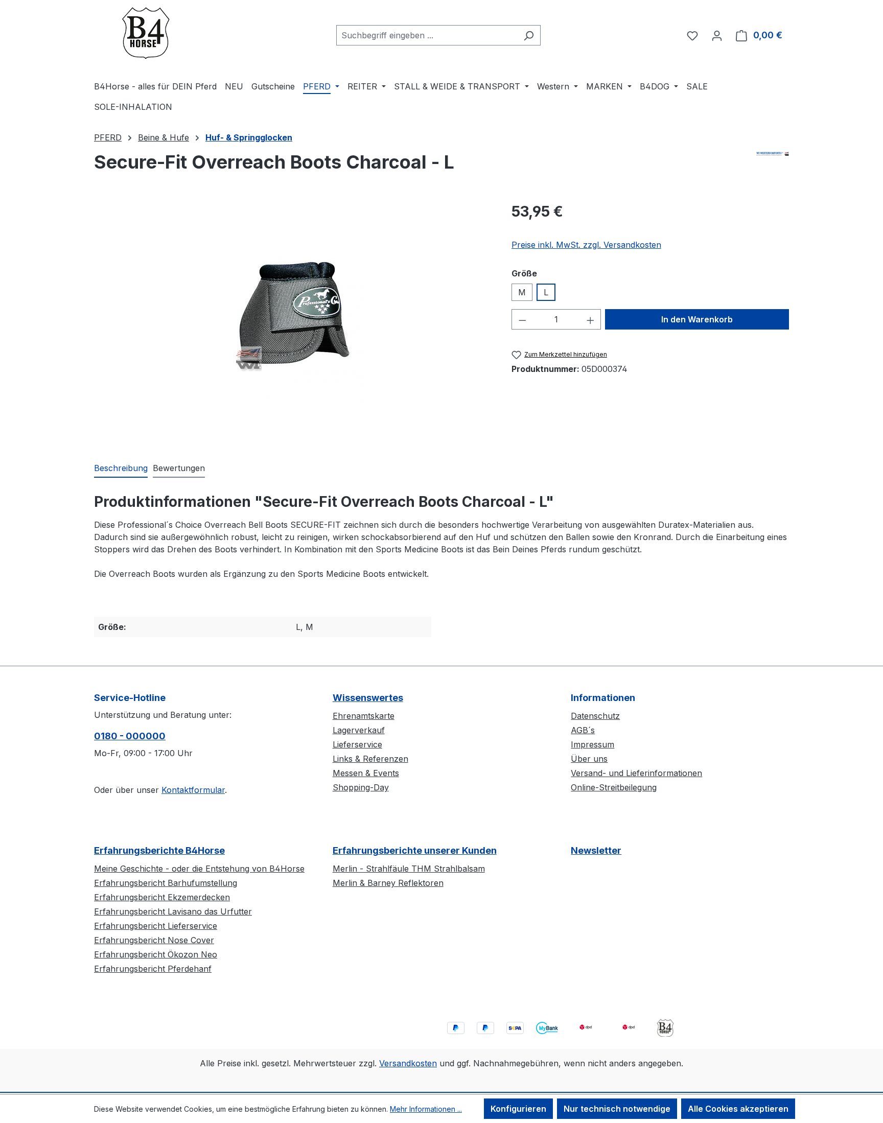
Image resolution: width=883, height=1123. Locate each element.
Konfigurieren (518, 1109)
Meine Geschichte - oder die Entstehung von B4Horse (199, 868)
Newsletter (596, 850)
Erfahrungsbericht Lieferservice (155, 926)
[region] (292, 310)
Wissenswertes (368, 697)
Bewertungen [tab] (179, 468)
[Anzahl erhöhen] (590, 319)
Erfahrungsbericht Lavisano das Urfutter (173, 911)
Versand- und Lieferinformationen (636, 773)
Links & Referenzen (370, 759)
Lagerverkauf (359, 730)
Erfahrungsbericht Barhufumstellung (165, 883)
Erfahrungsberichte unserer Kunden (415, 850)
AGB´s (583, 730)
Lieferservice (357, 744)
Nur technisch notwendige (617, 1109)
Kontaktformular (193, 790)
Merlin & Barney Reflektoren (388, 883)
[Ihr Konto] (717, 35)
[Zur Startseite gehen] (145, 33)
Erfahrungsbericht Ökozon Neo (155, 954)
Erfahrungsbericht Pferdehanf (153, 969)
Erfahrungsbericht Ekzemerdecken (162, 897)
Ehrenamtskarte (363, 716)
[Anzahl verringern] (522, 319)
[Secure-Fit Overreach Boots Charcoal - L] (292, 311)
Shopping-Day (361, 787)
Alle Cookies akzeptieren (738, 1109)
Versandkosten (408, 1063)
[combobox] (426, 35)
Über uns (589, 759)
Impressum (592, 744)
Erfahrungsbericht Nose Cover (154, 940)
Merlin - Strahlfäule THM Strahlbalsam (409, 868)
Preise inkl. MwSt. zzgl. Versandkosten (586, 245)
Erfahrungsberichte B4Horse (159, 850)
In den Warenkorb (697, 319)
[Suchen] (529, 35)
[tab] (121, 468)
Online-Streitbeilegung (614, 787)
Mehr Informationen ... (426, 1109)
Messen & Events (366, 773)
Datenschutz (595, 716)
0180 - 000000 (130, 736)
